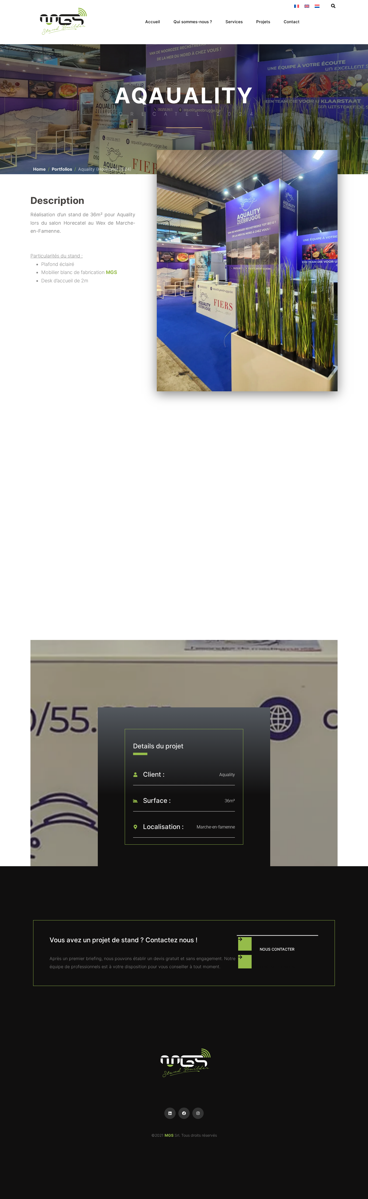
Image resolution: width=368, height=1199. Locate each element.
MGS (111, 272)
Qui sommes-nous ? (192, 21)
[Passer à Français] (296, 5)
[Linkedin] (170, 1113)
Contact (292, 21)
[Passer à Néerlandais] (317, 5)
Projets (263, 21)
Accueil (152, 21)
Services (234, 21)
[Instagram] (198, 1113)
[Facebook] (184, 1113)
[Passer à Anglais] (307, 5)
